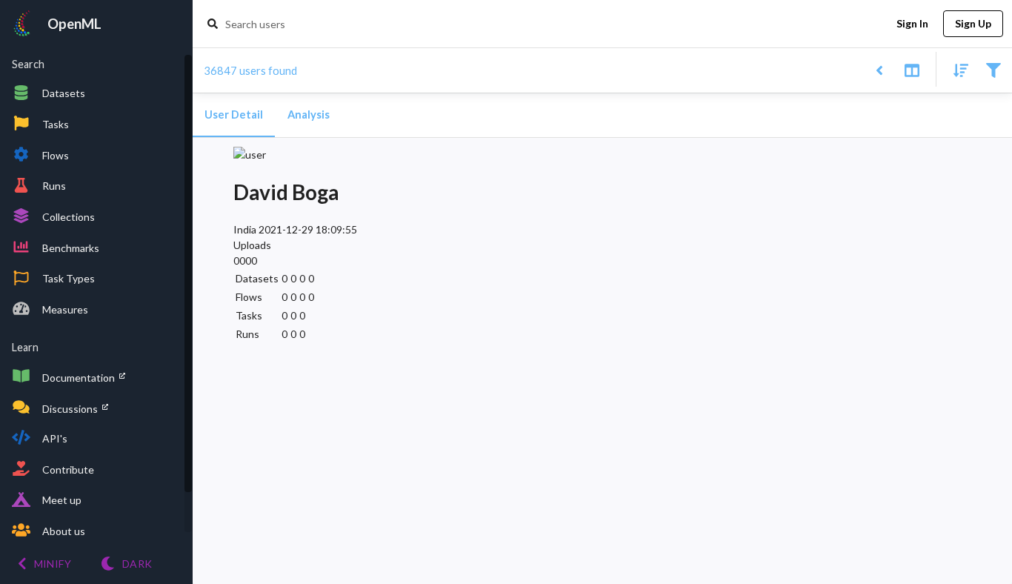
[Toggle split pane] (911, 69)
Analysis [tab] (308, 114)
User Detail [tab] (233, 114)
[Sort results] (956, 69)
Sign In (912, 23)
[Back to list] (879, 69)
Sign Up (973, 23)
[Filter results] (993, 69)
